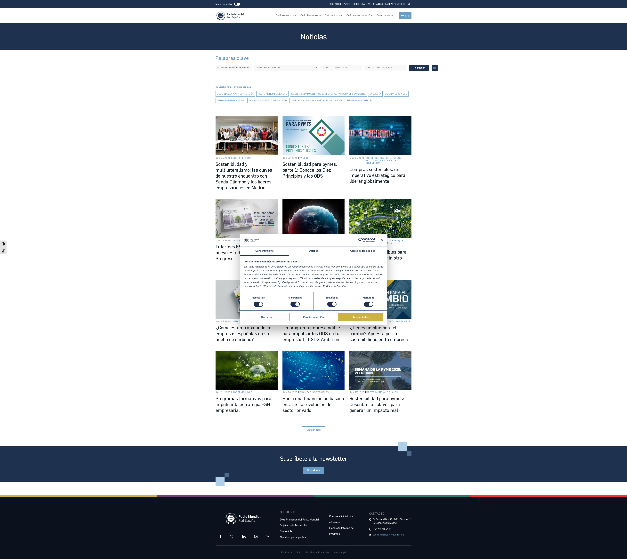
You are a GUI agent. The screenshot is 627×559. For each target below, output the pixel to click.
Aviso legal (340, 552)
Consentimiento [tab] (264, 250)
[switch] (295, 304)
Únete (405, 15)
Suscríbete (313, 470)
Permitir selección (313, 317)
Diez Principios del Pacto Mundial (299, 519)
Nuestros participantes (293, 537)
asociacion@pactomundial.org (388, 534)
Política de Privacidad (318, 552)
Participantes (375, 4)
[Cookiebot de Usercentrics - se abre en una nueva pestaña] (360, 240)
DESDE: (326, 67)
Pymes (347, 4)
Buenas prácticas (395, 4)
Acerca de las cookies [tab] (362, 250)
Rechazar (266, 317)
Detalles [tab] (313, 250)
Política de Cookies (291, 552)
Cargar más (313, 429)
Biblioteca (359, 4)
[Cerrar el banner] (382, 240)
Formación (335, 4)
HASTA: (370, 67)
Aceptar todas (361, 317)
